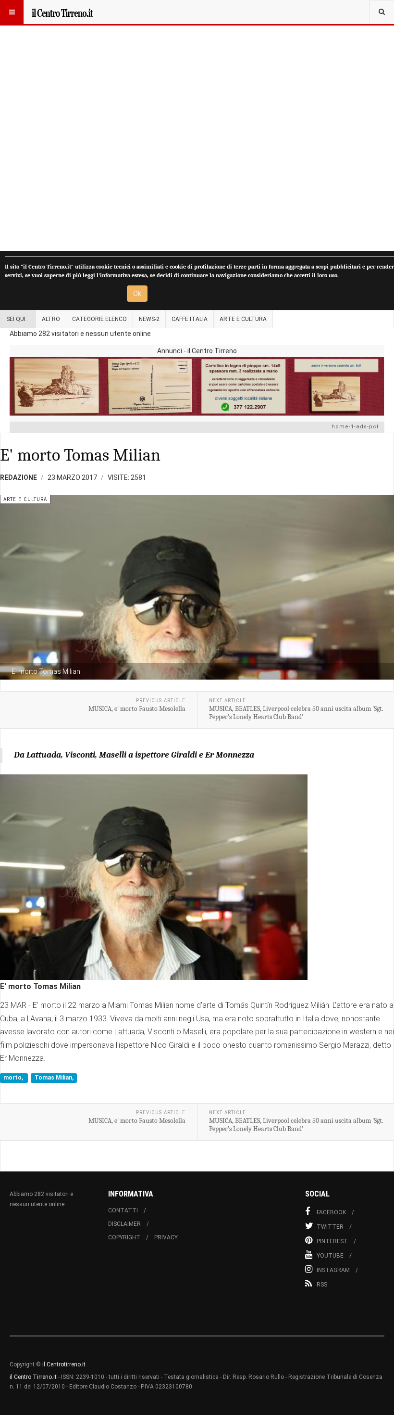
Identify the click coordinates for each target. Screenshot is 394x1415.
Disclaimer (124, 1224)
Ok (137, 293)
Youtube (330, 1255)
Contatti (123, 1210)
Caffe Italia (190, 319)
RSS (322, 1284)
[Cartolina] (197, 386)
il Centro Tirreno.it (33, 1377)
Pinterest (332, 1241)
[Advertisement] (197, 125)
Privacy (166, 1237)
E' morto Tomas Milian (80, 455)
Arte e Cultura (243, 319)
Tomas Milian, (54, 1078)
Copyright (124, 1237)
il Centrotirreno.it (64, 1364)
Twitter (330, 1226)
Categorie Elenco (99, 319)
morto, (14, 1078)
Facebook (331, 1212)
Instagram (333, 1270)
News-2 (149, 319)
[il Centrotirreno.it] (62, 12)
